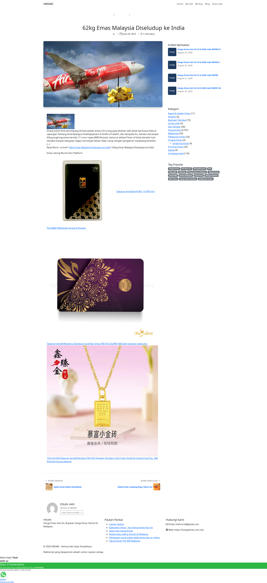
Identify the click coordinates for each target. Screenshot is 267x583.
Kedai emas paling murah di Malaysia (128, 534)
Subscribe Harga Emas (121, 530)
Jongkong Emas (180, 143)
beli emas (173, 179)
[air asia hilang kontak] (61, 121)
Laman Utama (104, 15)
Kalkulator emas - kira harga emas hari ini (131, 527)
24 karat (182, 172)
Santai (171, 150)
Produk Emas (175, 140)
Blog (207, 3)
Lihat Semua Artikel (70, 512)
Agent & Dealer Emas (179, 113)
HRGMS (48, 4)
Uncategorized (176, 153)
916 (209, 168)
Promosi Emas (175, 146)
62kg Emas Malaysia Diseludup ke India (89, 147)
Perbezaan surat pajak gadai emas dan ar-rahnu (134, 537)
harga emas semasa (188, 179)
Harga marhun (212, 175)
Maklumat (173, 133)
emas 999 (173, 175)
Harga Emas (121, 15)
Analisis (172, 116)
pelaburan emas (205, 179)
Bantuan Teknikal (177, 120)
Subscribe (217, 3)
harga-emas (174, 168)
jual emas (199, 175)
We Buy (199, 3)
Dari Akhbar (174, 126)
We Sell (189, 3)
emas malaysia (186, 175)
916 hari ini (186, 168)
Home (180, 3)
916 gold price (199, 168)
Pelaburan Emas (176, 136)
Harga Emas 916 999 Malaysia (124, 540)
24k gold (172, 172)
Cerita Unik (174, 123)
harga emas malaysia (197, 172)
